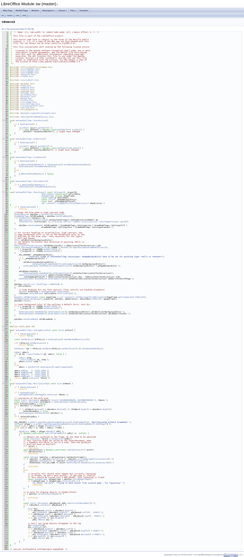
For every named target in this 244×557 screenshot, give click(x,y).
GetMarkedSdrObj (91, 349)
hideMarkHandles (44, 166)
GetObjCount (52, 426)
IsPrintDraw (64, 293)
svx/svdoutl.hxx (29, 80)
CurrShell (24, 128)
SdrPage (18, 424)
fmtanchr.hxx (28, 74)
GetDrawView (54, 165)
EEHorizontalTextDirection (28, 246)
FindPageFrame (74, 461)
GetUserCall (58, 439)
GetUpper (44, 461)
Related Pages (22, 10)
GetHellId (49, 249)
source (9, 15)
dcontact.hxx (28, 97)
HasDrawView (26, 124)
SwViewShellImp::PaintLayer (30, 192)
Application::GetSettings (32, 220)
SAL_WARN (37, 483)
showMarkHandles (44, 187)
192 (5, 384)
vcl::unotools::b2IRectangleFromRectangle (82, 297)
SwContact (35, 439)
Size (59, 384)
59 (5, 139)
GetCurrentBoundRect (79, 503)
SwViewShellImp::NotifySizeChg (32, 384)
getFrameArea (125, 297)
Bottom (38, 409)
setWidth (41, 512)
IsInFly (57, 459)
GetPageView (48, 292)
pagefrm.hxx (27, 87)
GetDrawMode (63, 216)
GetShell (42, 128)
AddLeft (25, 374)
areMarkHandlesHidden (76, 165)
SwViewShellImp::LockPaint (30, 157)
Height (58, 518)
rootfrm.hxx (27, 89)
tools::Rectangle (30, 400)
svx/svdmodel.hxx (30, 69)
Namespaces (47, 10)
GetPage (40, 395)
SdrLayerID (59, 192)
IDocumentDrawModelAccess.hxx (37, 117)
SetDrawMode (35, 225)
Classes (61, 10)
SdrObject (19, 349)
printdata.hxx (28, 95)
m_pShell (76, 130)
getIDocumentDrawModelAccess (89, 247)
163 (5, 330)
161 (5, 326)
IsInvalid (68, 481)
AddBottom (26, 372)
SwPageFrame (48, 196)
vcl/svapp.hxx (28, 102)
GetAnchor (87, 463)
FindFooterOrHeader (49, 494)
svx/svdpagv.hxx (29, 73)
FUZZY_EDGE (40, 371)
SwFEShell (62, 130)
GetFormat (72, 463)
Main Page (7, 10)
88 (5, 192)
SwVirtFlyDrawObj (54, 433)
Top (46, 514)
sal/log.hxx (27, 108)
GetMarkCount (37, 343)
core (17, 15)
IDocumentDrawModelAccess (34, 247)
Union (28, 361)
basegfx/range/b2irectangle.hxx (38, 113)
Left (47, 510)
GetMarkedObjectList (76, 339)
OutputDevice (21, 214)
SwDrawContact (74, 450)
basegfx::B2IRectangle (26, 297)
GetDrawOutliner (70, 264)
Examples (84, 10)
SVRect (138, 297)
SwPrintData (48, 194)
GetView (62, 292)
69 (5, 157)
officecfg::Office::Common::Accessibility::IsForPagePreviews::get (88, 222)
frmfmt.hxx (26, 76)
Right (84, 409)
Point (61, 330)
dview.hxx (26, 98)
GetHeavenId (50, 251)
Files (72, 10)
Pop (26, 301)
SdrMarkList (27, 339)
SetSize (52, 395)
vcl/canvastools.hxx (32, 106)
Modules (35, 10)
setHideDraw (35, 293)
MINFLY (96, 512)
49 (5, 120)
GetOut (58, 214)
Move (41, 520)
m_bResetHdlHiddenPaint (31, 165)
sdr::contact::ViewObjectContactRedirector (65, 203)
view (24, 15)
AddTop (24, 371)
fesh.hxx (25, 85)
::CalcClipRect (34, 354)
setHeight (42, 516)
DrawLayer (36, 299)
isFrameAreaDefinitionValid (93, 459)
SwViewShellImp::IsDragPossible (32, 330)
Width (41, 518)
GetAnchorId (102, 463)
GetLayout (47, 367)
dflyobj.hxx (27, 93)
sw (3, 15)
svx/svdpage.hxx (29, 71)
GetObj (50, 431)
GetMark (47, 349)
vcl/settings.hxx (30, 104)
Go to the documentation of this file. (18, 29)
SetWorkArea (42, 413)
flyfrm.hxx (26, 100)
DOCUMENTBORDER (67, 400)
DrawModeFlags (21, 216)
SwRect (51, 198)
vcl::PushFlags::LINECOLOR (45, 284)
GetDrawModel (80, 422)
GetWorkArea (77, 402)
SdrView (23, 292)
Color (51, 200)
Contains (33, 378)
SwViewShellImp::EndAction (30, 139)
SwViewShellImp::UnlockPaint (31, 181)
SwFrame (34, 457)
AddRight (25, 376)
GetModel (53, 264)
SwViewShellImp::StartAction (31, 120)
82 (5, 181)
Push (27, 284)
